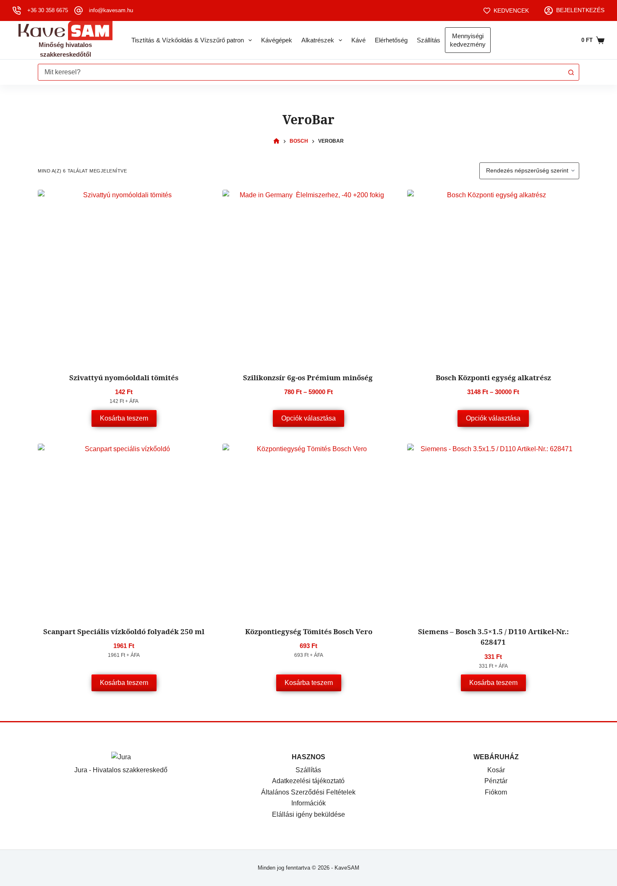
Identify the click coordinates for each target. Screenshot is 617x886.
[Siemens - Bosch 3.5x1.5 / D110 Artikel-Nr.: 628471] (493, 530)
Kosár (496, 770)
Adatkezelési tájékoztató (308, 780)
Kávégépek (276, 40)
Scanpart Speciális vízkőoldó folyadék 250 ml (123, 631)
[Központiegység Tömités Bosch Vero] (308, 530)
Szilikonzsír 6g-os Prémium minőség (308, 377)
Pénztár (495, 780)
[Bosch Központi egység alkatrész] (493, 276)
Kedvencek (511, 10)
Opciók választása (308, 418)
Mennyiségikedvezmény (468, 40)
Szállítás (428, 40)
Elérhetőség (391, 40)
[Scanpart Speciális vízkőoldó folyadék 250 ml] (124, 530)
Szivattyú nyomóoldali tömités (123, 377)
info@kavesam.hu (111, 10)
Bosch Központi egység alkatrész (493, 377)
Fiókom (496, 792)
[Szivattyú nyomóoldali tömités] (124, 276)
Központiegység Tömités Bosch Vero (308, 631)
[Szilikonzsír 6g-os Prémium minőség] (308, 276)
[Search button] (571, 72)
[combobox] (300, 72)
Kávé (358, 40)
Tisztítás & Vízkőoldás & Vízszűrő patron (187, 40)
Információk (308, 803)
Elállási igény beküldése (308, 814)
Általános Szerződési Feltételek (308, 792)
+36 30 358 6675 (47, 10)
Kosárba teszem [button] (124, 418)
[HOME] (276, 141)
